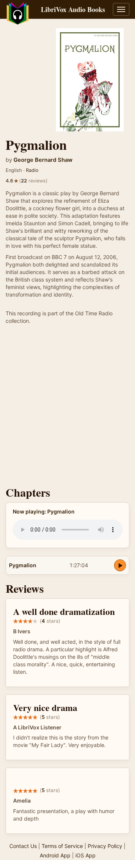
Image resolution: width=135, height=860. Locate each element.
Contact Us (23, 846)
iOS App (85, 855)
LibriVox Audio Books (73, 9)
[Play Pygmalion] (120, 565)
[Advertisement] (67, 407)
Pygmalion (22, 565)
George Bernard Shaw (43, 160)
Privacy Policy (105, 846)
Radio (32, 170)
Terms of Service (62, 846)
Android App (55, 855)
